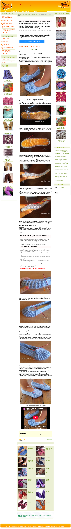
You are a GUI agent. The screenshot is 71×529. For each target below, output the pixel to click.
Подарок (66, 170)
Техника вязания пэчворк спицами (8, 94)
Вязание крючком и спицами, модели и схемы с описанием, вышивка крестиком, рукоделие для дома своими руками (37, 526)
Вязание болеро (64, 150)
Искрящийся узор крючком (61, 41)
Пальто (60, 170)
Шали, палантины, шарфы (8, 26)
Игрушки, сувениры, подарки (8, 29)
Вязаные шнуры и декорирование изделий (8, 146)
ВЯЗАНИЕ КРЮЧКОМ (7, 13)
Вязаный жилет (63, 166)
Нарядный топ (65, 169)
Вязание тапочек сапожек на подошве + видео (30, 460)
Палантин (56, 170)
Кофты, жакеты (5, 19)
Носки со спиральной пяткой (8, 184)
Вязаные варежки (58, 162)
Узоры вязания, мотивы (7, 17)
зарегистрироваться (34, 434)
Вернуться (49, 439)
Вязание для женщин (61, 152)
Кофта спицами (60, 167)
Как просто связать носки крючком (49, 448)
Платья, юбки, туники (7, 23)
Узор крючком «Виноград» (61, 103)
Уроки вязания (62, 176)
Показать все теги (59, 180)
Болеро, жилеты (5, 21)
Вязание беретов (58, 150)
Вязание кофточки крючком (62, 156)
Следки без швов (8, 172)
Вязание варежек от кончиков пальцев (8, 133)
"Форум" (35, 11)
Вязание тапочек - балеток (48, 480)
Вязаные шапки (57, 166)
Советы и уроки (5, 16)
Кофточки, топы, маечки (7, 20)
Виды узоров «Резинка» (8, 160)
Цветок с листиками (61, 115)
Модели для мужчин (6, 32)
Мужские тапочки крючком (48, 459)
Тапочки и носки (57, 173)
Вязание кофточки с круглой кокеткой (8, 120)
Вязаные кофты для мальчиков (60, 163)
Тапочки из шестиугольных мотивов (31, 470)
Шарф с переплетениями (8, 81)
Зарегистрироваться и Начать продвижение (32, 268)
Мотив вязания (60, 169)
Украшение (57, 176)
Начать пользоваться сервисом (32, 41)
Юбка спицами (60, 177)
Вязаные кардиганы (64, 162)
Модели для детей (6, 30)
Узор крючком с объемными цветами (61, 67)
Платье (63, 170)
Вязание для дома (6, 27)
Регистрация (61, 187)
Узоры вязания (5, 40)
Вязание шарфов (63, 160)
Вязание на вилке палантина (61, 141)
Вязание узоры (57, 160)
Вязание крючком (22, 14)
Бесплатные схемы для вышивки (7, 61)
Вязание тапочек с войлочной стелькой (61, 28)
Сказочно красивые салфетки (61, 54)
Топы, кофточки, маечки (7, 43)
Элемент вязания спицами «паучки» (8, 107)
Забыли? (61, 190)
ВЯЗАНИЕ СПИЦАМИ (7, 36)
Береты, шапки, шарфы (7, 24)
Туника (62, 173)
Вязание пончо (64, 159)
